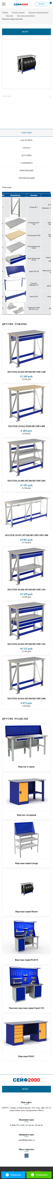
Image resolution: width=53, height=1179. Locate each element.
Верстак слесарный (26, 815)
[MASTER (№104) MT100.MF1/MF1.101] (26, 567)
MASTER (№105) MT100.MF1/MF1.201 (26, 644)
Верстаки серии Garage (26, 863)
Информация (26, 171)
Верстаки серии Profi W (26, 960)
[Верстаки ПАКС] (26, 1033)
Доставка (26, 155)
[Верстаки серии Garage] (26, 840)
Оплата (26, 148)
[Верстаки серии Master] (26, 888)
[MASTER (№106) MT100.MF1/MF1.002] (26, 458)
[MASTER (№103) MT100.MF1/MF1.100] (26, 349)
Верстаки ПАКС (26, 1056)
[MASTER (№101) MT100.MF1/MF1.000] (26, 675)
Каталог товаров (18, 12)
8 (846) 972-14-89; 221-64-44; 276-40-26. (26, 1125)
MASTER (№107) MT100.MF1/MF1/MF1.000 (26, 535)
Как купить (26, 140)
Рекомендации (27, 178)
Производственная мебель (39, 12)
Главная (5, 12)
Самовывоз (26, 163)
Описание (26, 133)
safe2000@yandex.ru (26, 1140)
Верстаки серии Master (26, 16)
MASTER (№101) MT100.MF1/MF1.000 (26, 698)
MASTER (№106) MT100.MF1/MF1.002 (26, 481)
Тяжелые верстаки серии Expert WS (26, 1008)
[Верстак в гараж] (26, 743)
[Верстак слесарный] (26, 792)
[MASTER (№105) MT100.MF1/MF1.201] (26, 621)
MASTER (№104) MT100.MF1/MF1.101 (26, 589)
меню (25, 32)
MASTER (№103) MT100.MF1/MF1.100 (26, 372)
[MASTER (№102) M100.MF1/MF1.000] (26, 403)
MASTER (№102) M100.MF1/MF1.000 (26, 426)
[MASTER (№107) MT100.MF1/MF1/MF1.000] (26, 512)
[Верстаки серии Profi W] (26, 936)
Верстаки (9, 16)
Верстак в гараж (26, 766)
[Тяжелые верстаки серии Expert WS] (26, 985)
